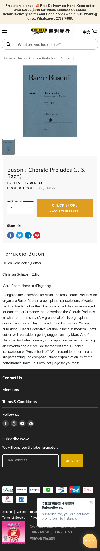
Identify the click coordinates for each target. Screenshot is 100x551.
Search (7, 512)
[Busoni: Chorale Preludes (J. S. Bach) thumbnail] (8, 146)
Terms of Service (13, 517)
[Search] (8, 44)
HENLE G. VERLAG (28, 183)
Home (7, 58)
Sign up (72, 461)
